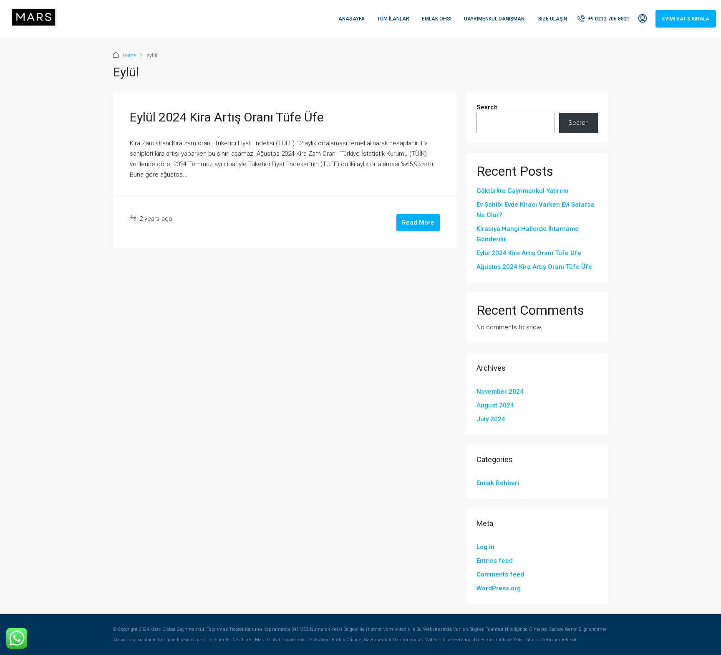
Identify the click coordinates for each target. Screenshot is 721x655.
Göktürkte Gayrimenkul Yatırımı (522, 191)
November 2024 (500, 391)
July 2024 (490, 419)
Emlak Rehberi (497, 483)
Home (129, 55)
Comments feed (500, 574)
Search (487, 107)
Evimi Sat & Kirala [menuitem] (685, 19)
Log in (485, 547)
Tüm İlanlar (393, 19)
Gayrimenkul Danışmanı (495, 19)
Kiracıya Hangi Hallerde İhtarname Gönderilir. (527, 234)
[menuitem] (603, 19)
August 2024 (495, 405)
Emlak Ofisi (436, 19)
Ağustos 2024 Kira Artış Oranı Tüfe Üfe (534, 267)
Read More (418, 222)
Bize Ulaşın (552, 19)
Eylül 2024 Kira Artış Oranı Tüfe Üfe (227, 117)
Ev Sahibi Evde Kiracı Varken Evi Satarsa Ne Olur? (535, 210)
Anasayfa (351, 19)
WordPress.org (498, 588)
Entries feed (494, 560)
